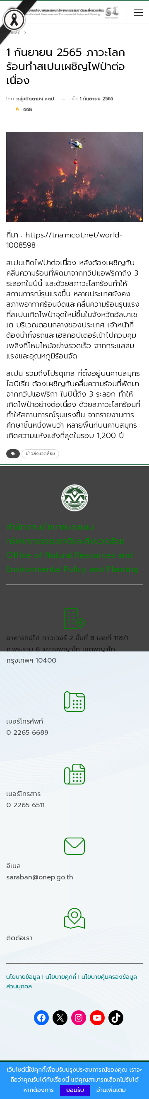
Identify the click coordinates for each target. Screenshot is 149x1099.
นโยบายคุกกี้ (61, 977)
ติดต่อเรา (19, 938)
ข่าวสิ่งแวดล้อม (40, 453)
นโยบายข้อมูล (23, 977)
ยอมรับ (75, 1090)
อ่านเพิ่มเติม (111, 1090)
